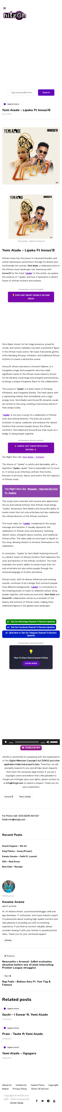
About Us (7, 1085)
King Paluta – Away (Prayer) (17, 851)
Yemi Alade (25, 796)
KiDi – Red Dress (11, 861)
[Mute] (48, 742)
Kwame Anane (13, 902)
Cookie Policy (37, 1085)
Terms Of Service (40, 1088)
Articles (8, 940)
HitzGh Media (16, 1103)
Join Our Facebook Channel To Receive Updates (33, 627)
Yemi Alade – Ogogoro (19, 1053)
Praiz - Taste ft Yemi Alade (22, 1034)
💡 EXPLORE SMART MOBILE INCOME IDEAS (31, 297)
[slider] (54, 741)
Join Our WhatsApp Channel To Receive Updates (33, 621)
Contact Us (21, 1085)
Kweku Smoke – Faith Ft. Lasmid (19, 856)
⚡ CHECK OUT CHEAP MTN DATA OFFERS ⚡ (31, 448)
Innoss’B (8, 796)
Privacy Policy (20, 1088)
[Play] (5, 742)
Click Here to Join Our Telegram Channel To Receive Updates (33, 634)
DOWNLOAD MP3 (32, 748)
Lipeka (29, 273)
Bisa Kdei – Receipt (12, 866)
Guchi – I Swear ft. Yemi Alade (25, 1014)
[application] (31, 742)
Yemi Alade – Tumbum (33, 457)
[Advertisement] (31, 56)
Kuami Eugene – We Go (14, 846)
